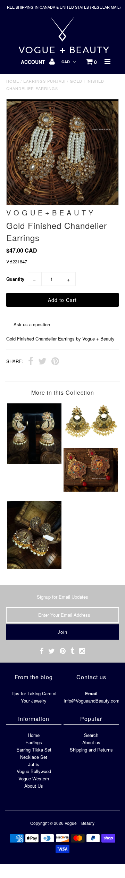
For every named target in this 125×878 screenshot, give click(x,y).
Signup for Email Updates (62, 596)
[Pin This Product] (55, 362)
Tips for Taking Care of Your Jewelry (34, 697)
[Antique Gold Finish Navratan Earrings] (90, 489)
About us (91, 742)
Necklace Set (33, 757)
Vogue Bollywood (34, 771)
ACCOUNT (34, 61)
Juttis (33, 764)
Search (91, 735)
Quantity (15, 279)
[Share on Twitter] (42, 362)
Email (91, 693)
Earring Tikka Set (33, 749)
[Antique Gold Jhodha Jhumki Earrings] (34, 567)
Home (12, 81)
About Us (33, 785)
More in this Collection (62, 392)
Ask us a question (32, 324)
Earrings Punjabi (44, 81)
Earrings (33, 742)
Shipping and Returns (91, 749)
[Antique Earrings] (90, 437)
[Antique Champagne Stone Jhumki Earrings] (34, 462)
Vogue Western (33, 778)
